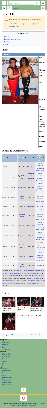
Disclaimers (32, 405)
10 (3, 206)
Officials (4, 363)
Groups (4, 361)
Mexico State (40, 170)
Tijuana (39, 247)
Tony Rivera (22, 236)
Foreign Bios (6, 356)
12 (3, 225)
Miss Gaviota (6, 280)
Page (4, 8)
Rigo (19, 176)
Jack (8, 273)
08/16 (6, 167)
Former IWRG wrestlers (34, 335)
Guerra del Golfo (38, 275)
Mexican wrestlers (17, 335)
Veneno (25, 280)
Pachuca (40, 206)
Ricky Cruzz (27, 273)
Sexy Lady (19, 280)
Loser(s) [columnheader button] (29, 157)
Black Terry (31, 167)
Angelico (36, 278)
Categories (6, 335)
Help (3, 347)
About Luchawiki (22, 405)
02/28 (7, 197)
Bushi (33, 273)
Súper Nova (31, 280)
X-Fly (41, 278)
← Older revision (18, 24)
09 (3, 167)
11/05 (6, 187)
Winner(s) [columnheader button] (21, 157)
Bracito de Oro (40, 280)
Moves (4, 375)
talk (10, 21)
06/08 (6, 206)
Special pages (6, 349)
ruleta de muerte (14, 275)
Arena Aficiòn (40, 204)
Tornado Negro (30, 283)
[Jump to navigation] (4, 3)
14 (3, 246)
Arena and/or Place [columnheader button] (39, 158)
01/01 (6, 256)
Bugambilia (31, 206)
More (15, 8)
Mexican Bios (6, 354)
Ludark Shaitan (8, 283)
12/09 (7, 215)
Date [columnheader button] (4, 157)
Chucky (12, 280)
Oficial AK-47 (19, 270)
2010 (3, 197)
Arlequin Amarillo (29, 270)
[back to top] (23, 389)
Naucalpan (40, 168)
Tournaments (6, 380)
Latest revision (28, 24)
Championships (7, 377)
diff (10, 24)
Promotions (5, 373)
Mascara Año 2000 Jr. (16, 273)
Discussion (9, 8)
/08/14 (6, 246)
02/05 (6, 236)
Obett (31, 256)
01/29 (6, 225)
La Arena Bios (6, 370)
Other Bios (5, 359)
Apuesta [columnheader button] (12, 157)
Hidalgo (40, 209)
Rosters (4, 366)
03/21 (7, 265)
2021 (3, 265)
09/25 (6, 177)
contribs (15, 21)
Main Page (5, 342)
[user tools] (43, 3)
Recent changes (7, 384)
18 (3, 256)
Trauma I (37, 273)
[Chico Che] (20, 80)
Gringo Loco (22, 187)
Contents (5, 344)
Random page (6, 382)
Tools (43, 8)
